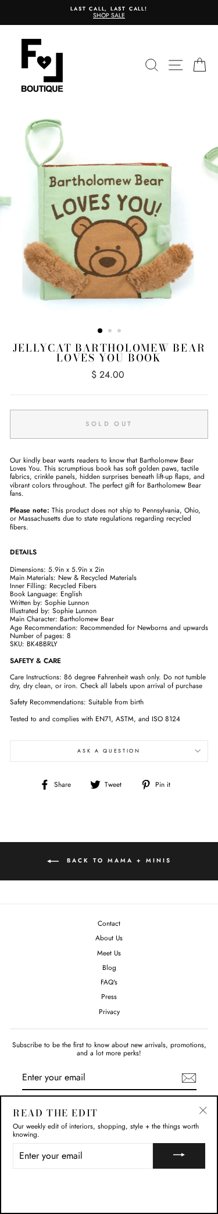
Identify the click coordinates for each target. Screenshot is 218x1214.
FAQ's (109, 982)
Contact (109, 923)
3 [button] (120, 332)
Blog (109, 967)
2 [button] (111, 332)
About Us (109, 938)
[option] (109, 12)
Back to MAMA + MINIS (117, 860)
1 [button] (100, 331)
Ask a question (109, 750)
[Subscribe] (188, 1078)
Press (109, 996)
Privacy (109, 1011)
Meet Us (109, 953)
